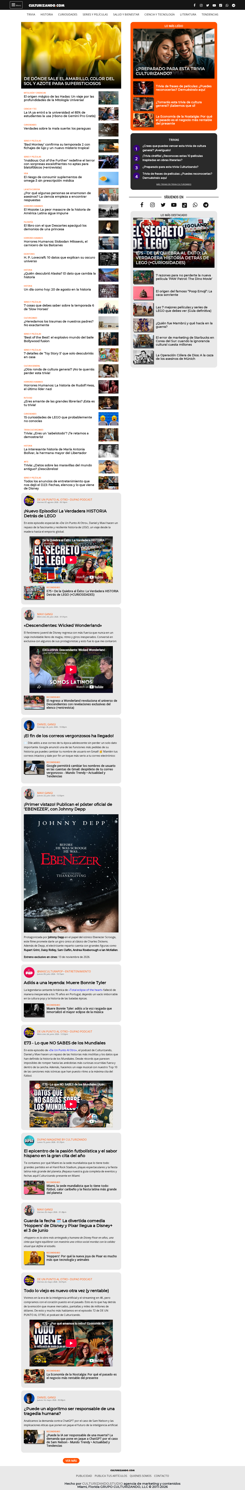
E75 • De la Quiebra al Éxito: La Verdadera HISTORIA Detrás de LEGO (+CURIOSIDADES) (82, 592)
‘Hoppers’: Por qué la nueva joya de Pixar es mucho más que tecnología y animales (81, 1258)
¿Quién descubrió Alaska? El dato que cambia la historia (60, 275)
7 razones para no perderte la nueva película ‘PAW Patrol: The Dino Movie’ (184, 277)
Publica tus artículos (111, 1476)
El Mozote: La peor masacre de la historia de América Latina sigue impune (57, 211)
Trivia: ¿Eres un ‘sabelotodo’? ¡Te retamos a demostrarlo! (56, 435)
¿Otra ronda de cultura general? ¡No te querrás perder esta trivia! (59, 371)
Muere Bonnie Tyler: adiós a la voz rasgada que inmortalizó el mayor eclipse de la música (79, 1010)
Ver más (71, 1461)
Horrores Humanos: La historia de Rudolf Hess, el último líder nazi (59, 387)
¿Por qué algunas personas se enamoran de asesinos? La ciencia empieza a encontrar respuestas (57, 196)
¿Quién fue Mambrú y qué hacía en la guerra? (184, 324)
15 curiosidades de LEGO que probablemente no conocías (58, 419)
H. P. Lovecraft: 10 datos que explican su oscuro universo (59, 259)
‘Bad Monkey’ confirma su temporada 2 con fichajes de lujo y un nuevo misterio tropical (57, 146)
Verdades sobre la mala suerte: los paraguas (57, 128)
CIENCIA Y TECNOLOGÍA (159, 14)
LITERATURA (188, 14)
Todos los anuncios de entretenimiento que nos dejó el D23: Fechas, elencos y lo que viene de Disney (59, 484)
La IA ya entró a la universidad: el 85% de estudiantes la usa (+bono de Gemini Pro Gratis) (60, 114)
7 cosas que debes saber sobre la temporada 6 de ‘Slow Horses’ (59, 307)
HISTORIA (46, 14)
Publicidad (84, 1476)
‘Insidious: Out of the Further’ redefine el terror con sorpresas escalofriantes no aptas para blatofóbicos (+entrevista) (59, 164)
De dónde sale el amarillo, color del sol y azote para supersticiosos (69, 81)
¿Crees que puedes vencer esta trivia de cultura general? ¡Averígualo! (174, 148)
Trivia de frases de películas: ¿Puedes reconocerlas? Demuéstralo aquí (184, 87)
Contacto (161, 1476)
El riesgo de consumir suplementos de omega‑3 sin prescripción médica (53, 178)
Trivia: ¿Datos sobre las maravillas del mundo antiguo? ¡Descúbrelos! (58, 466)
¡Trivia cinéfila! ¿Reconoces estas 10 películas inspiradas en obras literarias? (172, 158)
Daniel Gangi (46, 724)
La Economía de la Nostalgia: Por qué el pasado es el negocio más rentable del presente (81, 1376)
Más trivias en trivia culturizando (173, 184)
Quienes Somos (141, 1476)
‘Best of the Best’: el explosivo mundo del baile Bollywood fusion (59, 339)
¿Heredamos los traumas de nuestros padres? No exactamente (59, 323)
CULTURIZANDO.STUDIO (102, 1484)
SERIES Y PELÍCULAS (95, 14)
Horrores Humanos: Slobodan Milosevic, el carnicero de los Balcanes (56, 243)
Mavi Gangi (45, 614)
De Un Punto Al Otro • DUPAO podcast (64, 499)
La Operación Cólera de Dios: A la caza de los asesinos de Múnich (185, 356)
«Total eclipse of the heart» (85, 990)
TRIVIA (31, 14)
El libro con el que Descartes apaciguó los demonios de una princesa (55, 227)
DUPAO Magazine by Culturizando (62, 1139)
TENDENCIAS (210, 14)
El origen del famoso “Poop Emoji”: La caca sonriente (184, 293)
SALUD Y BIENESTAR (126, 14)
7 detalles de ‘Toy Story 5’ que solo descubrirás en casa (59, 355)
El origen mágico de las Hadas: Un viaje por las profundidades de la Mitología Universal (59, 98)
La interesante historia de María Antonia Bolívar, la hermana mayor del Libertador (55, 450)
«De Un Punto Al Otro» (63, 1050)
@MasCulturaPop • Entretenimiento (64, 971)
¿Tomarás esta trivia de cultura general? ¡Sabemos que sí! (179, 103)
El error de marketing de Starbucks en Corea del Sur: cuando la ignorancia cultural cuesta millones (185, 341)
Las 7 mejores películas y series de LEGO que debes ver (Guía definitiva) (183, 308)
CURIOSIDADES (67, 14)
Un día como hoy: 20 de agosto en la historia (57, 289)
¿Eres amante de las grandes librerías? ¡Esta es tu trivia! (59, 403)
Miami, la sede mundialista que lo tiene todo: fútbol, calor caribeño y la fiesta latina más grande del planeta (81, 1189)
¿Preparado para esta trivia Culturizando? (170, 71)
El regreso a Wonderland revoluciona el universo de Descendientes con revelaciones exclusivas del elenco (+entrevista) (81, 704)
